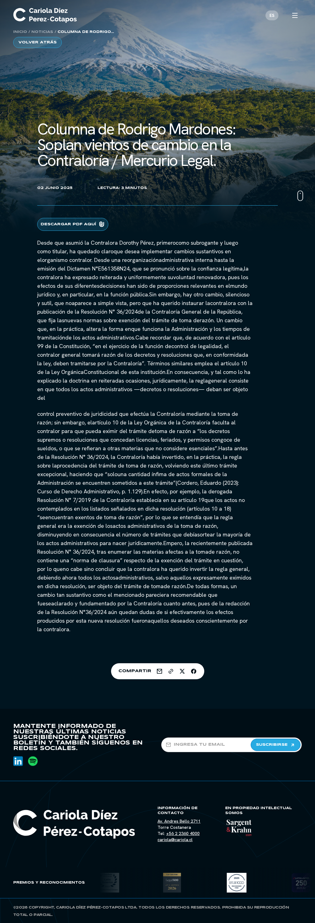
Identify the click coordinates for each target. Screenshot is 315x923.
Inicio (20, 32)
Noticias (42, 32)
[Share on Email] (159, 671)
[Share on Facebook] (193, 671)
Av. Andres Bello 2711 (179, 821)
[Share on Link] (171, 671)
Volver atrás (37, 42)
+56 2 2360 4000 (183, 833)
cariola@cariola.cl (175, 839)
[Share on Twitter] (182, 671)
